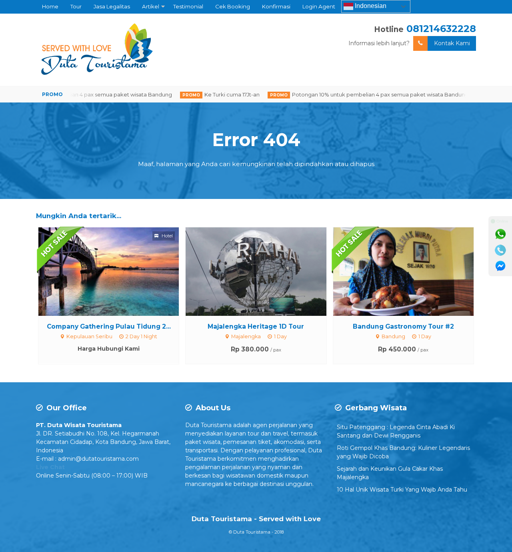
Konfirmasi (276, 6)
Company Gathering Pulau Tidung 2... (109, 326)
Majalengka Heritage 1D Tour (256, 326)
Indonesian (369, 5)
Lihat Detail (116, 271)
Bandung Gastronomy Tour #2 (403, 326)
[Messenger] (500, 266)
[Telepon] (500, 250)
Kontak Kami (452, 43)
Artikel (150, 6)
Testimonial (188, 6)
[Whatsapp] (500, 234)
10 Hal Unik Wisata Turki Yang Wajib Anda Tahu (402, 489)
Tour (76, 6)
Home (50, 6)
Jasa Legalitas (112, 6)
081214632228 (441, 28)
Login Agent (318, 6)
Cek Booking (232, 6)
